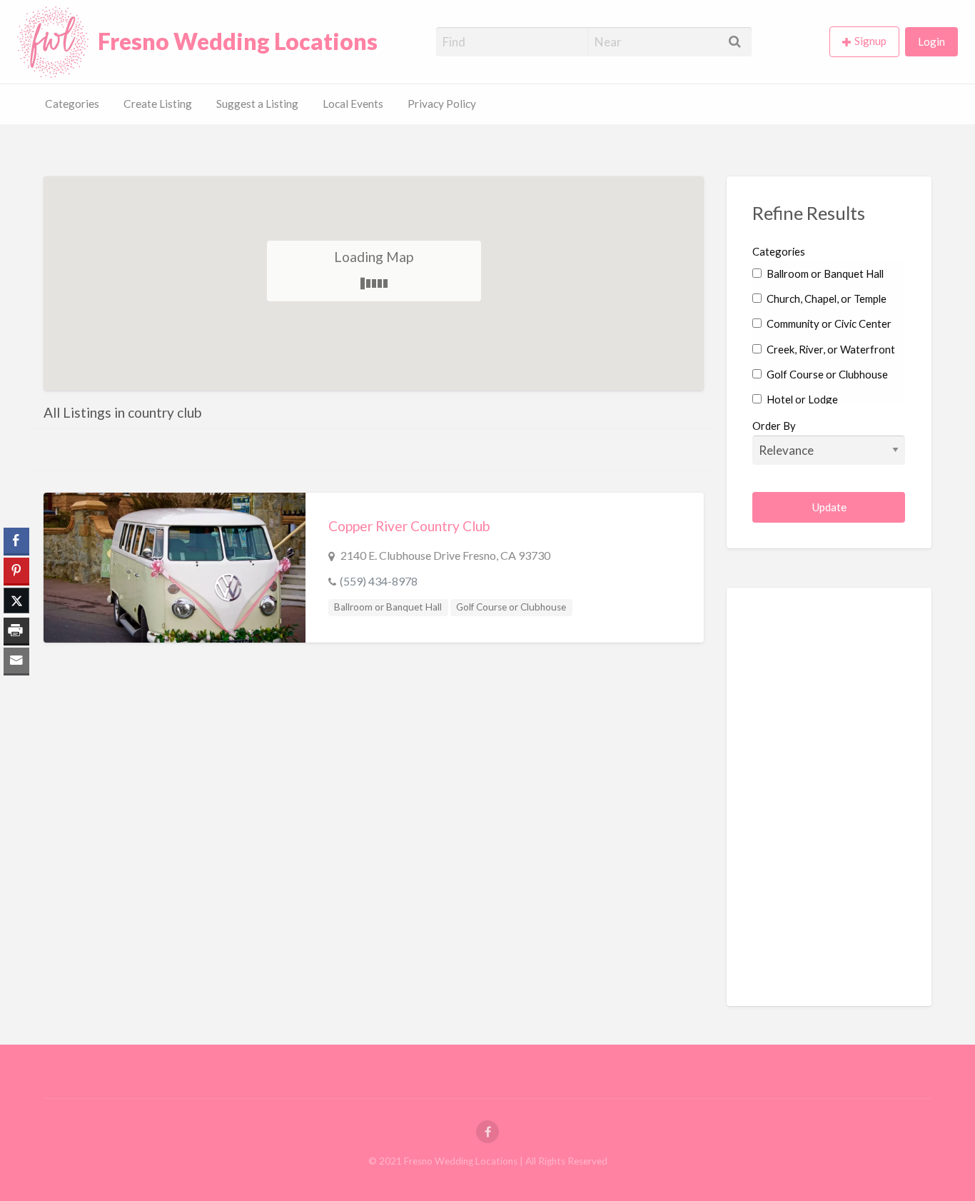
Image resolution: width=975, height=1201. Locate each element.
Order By (774, 425)
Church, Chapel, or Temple (825, 298)
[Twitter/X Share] (16, 600)
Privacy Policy (442, 103)
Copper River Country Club (409, 526)
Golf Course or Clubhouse (511, 607)
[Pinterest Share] (16, 570)
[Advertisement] (859, 702)
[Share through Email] (16, 660)
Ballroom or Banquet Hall (388, 607)
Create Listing (157, 103)
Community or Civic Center (827, 323)
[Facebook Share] (16, 540)
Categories (72, 103)
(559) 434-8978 (379, 581)
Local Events (353, 103)
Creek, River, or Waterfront (829, 349)
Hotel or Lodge (801, 399)
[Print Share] (16, 630)
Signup (870, 40)
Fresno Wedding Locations (238, 41)
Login (931, 41)
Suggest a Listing (257, 103)
